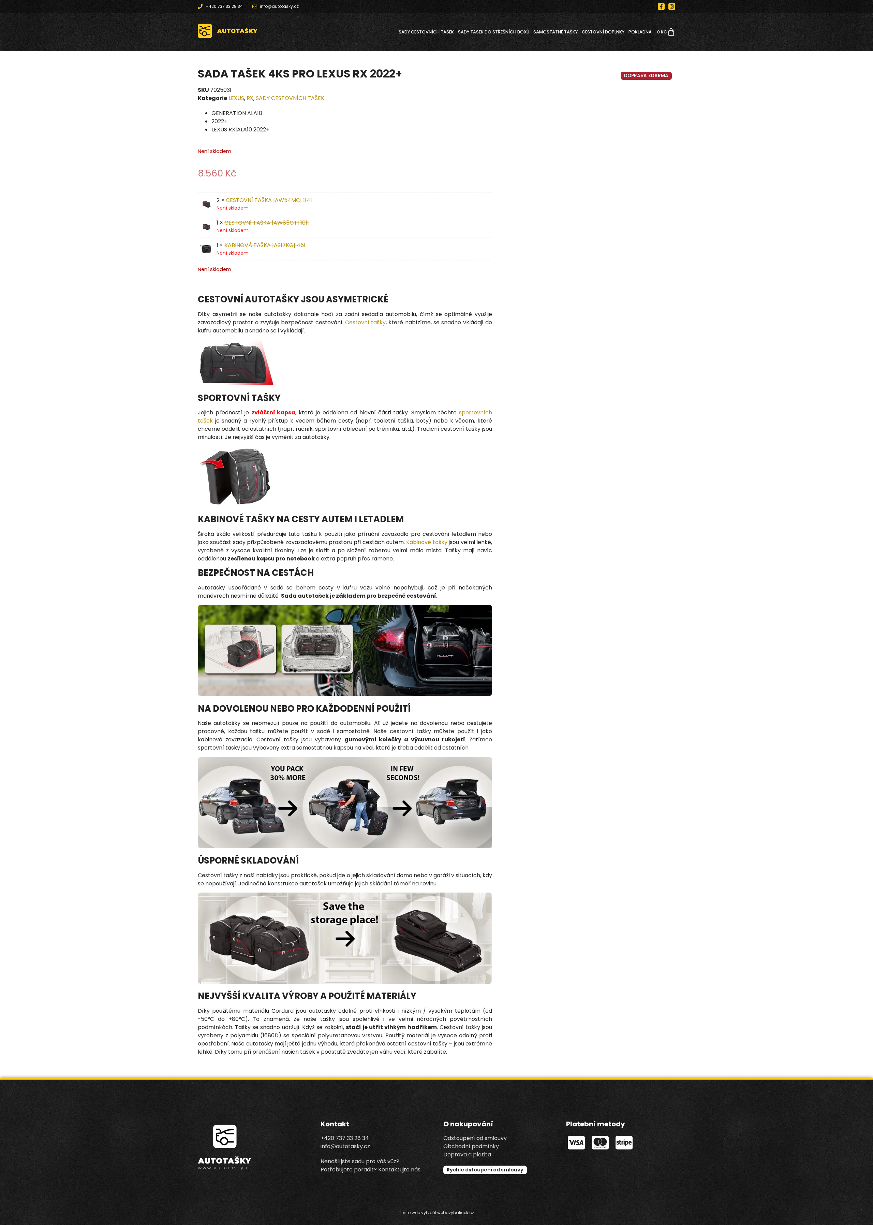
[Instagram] (671, 6)
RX (250, 98)
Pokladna (640, 32)
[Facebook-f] (661, 6)
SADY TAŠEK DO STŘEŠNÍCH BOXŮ (493, 32)
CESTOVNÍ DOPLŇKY (603, 32)
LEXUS (236, 98)
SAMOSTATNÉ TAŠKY (555, 32)
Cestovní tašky (365, 322)
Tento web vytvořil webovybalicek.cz (436, 1212)
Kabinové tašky (426, 542)
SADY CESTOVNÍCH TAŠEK (426, 32)
